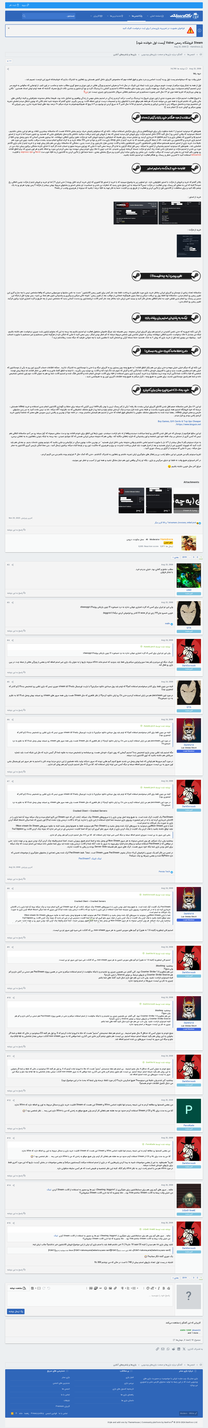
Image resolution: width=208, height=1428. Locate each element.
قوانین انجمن (51, 1413)
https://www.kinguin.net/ (188, 424)
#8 (8, 888)
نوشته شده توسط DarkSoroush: (156, 894)
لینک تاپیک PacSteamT (90, 858)
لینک (49, 1189)
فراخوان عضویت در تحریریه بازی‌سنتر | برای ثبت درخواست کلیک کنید (154, 28)
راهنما (26, 1413)
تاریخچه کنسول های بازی (123, 1389)
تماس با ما (65, 1394)
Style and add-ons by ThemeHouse (124, 1422)
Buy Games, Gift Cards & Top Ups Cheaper (179, 421)
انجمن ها (66, 1389)
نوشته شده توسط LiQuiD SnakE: (156, 1229)
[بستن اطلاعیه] (9, 28)
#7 (8, 781)
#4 (8, 640)
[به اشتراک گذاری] (8, 69)
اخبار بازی (130, 1377)
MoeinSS (196, 1330)
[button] (148, 15)
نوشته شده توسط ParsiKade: (157, 1144)
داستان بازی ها (127, 1400)
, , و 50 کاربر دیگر (175, 522)
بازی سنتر (66, 1377)
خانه (21, 1413)
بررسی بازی (129, 1383)
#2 (8, 564)
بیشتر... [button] (90, 919)
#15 (9, 1223)
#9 (8, 947)
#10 (9, 997)
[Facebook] (25, 1422)
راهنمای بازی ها (127, 1394)
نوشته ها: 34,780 (178, 68)
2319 (184, 557)
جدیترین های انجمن (61, 1383)
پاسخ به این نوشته (15, 529)
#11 (9, 1056)
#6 (8, 719)
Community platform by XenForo (170, 1422)
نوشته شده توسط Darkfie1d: (158, 953)
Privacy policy (37, 1413)
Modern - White (187, 1413)
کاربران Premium (63, 1406)
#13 (9, 1138)
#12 (9, 1100)
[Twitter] (16, 1422)
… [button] (189, 557)
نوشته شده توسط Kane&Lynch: (156, 646)
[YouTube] (11, 1422)
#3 (8, 602)
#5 (8, 682)
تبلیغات (67, 1400)
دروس (129, 539)
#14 (9, 1185)
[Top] (16, 1413)
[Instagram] (20, 1422)
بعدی (176, 557)
